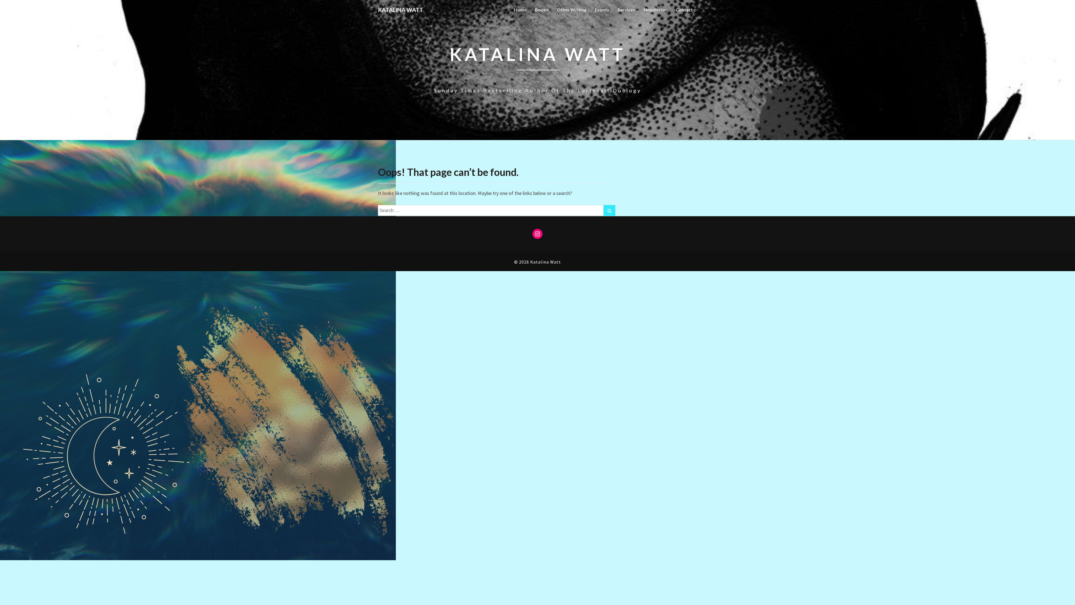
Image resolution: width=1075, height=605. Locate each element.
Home (520, 9)
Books (541, 9)
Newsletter (655, 9)
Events (602, 9)
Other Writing (571, 9)
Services (626, 9)
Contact (684, 9)
